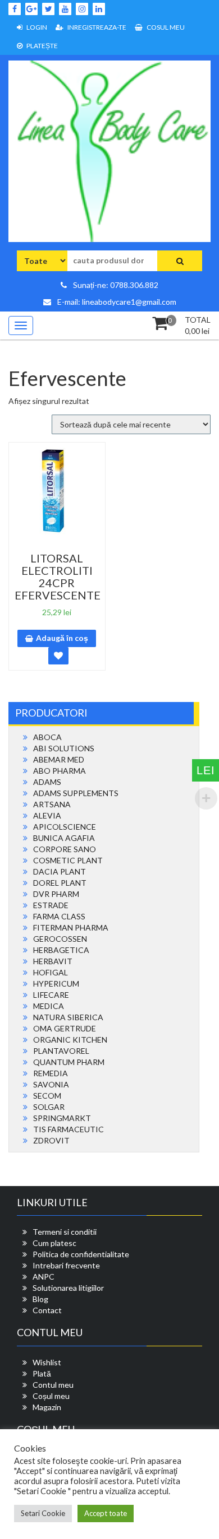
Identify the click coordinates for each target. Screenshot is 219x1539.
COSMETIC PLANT (68, 860)
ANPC (43, 1276)
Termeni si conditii (65, 1231)
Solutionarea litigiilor (68, 1287)
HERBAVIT (52, 961)
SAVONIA (51, 1084)
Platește (41, 45)
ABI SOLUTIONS (63, 748)
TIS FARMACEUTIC (68, 1129)
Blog (40, 1299)
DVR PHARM (56, 894)
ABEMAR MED (58, 759)
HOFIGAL (50, 972)
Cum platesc (54, 1243)
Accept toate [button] (105, 1513)
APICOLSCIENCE (64, 826)
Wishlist (47, 1362)
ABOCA (47, 737)
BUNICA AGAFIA (64, 838)
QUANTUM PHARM (68, 1062)
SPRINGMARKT (62, 1118)
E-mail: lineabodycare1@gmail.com (116, 301)
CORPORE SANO (64, 849)
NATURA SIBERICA (68, 1017)
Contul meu (53, 1384)
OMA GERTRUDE (64, 1028)
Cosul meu (165, 27)
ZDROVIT (51, 1140)
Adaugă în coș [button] (62, 638)
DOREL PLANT (59, 882)
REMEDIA (50, 1073)
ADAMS (47, 782)
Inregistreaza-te (96, 27)
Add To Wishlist (58, 655)
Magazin (47, 1407)
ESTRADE (51, 905)
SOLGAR (49, 1107)
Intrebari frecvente (66, 1265)
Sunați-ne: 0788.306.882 (114, 285)
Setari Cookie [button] (43, 1513)
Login (36, 27)
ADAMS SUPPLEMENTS (75, 793)
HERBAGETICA (61, 950)
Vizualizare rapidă (61, 576)
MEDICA (48, 1006)
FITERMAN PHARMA (70, 927)
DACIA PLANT (59, 871)
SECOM (47, 1095)
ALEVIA (47, 815)
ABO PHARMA (59, 770)
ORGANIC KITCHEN (70, 1039)
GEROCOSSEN (60, 938)
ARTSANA (52, 804)
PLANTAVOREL (61, 1051)
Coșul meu (51, 1396)
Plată (42, 1373)
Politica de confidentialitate (81, 1254)
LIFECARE (51, 994)
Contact (47, 1310)
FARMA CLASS (59, 916)
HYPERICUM (56, 983)
